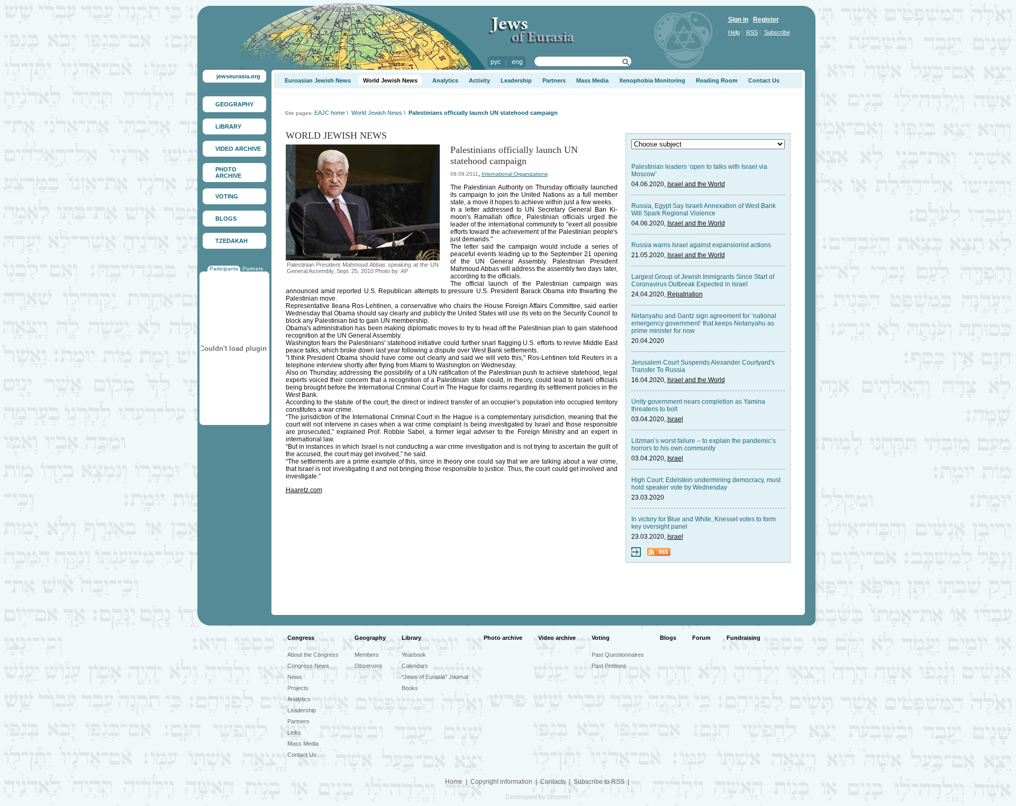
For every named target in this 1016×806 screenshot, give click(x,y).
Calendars (415, 666)
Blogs (668, 638)
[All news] (636, 554)
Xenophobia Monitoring (652, 80)
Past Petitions (609, 666)
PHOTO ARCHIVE (228, 172)
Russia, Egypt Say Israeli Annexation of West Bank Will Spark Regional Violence (703, 209)
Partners (252, 268)
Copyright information (501, 781)
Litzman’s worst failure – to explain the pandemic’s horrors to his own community (703, 444)
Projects (298, 688)
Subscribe (777, 32)
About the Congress (313, 654)
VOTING (226, 196)
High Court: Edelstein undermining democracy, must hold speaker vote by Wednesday (706, 483)
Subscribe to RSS (599, 781)
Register (766, 19)
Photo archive (503, 638)
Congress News (308, 666)
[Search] (625, 63)
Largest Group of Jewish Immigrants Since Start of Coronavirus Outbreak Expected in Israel (702, 280)
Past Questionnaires (618, 654)
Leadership (516, 80)
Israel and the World (696, 184)
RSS (752, 32)
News (294, 677)
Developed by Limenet (537, 797)
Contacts (553, 781)
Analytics (445, 80)
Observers (369, 666)
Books (410, 688)
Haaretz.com (304, 490)
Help (734, 32)
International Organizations (515, 174)
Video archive (557, 638)
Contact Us (763, 80)
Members (367, 654)
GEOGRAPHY (234, 104)
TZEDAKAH (231, 241)
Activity (479, 80)
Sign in (738, 19)
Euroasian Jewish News (318, 80)
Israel (675, 419)
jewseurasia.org (238, 76)
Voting (601, 638)
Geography (370, 638)
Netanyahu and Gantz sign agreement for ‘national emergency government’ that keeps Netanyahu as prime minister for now (703, 323)
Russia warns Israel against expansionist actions (701, 245)
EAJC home (329, 113)
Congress (300, 638)
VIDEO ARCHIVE (238, 149)
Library (411, 638)
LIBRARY (228, 126)
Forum (701, 638)
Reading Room (717, 80)
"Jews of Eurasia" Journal (435, 677)
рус (496, 62)
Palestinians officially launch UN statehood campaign (483, 113)
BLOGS (226, 218)
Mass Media (592, 80)
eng (517, 62)
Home (453, 781)
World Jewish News (390, 80)
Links (294, 732)
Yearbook (414, 654)
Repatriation (685, 294)
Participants (224, 268)
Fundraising (743, 638)
